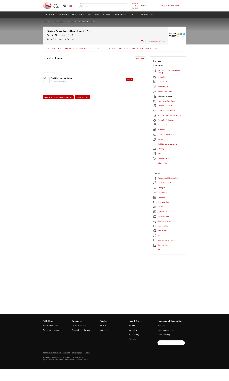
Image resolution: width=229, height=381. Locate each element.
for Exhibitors (109, 48)
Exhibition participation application (58, 97)
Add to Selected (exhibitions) (154, 41)
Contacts (135, 3)
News (60, 48)
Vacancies (133, 330)
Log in (164, 5)
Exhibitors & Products (75, 48)
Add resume (133, 339)
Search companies (79, 325)
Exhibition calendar (51, 330)
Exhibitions (50, 15)
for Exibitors (78, 15)
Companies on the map (81, 330)
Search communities (165, 330)
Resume (132, 325)
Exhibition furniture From (61, 78)
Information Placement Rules (52, 352)
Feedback (135, 8)
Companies (64, 15)
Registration (174, 5)
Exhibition (50, 48)
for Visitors (93, 15)
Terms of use (46, 362)
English (71, 6)
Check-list (140, 58)
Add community (163, 334)
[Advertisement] (165, 283)
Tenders (106, 15)
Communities (147, 15)
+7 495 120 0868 (139, 6)
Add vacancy (134, 334)
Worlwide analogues (141, 48)
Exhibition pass (82, 97)
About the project (77, 352)
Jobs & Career (120, 15)
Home (47, 22)
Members (134, 15)
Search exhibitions (50, 325)
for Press (123, 48)
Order (129, 80)
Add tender (104, 330)
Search (157, 48)
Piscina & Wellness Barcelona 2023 (82, 22)
